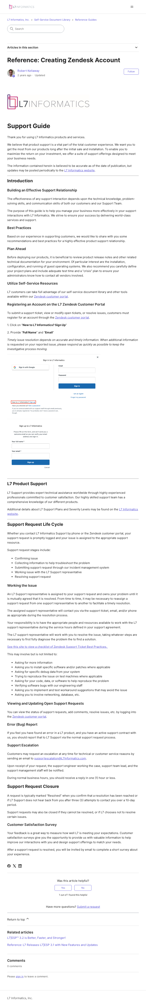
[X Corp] (14, 866)
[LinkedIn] (20, 866)
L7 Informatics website (79, 170)
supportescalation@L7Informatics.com (60, 758)
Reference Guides (86, 19)
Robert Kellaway (28, 71)
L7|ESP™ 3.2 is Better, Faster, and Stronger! (36, 938)
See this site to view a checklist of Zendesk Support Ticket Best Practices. (57, 647)
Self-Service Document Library (52, 19)
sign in (20, 976)
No (82, 887)
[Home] (21, 6)
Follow (131, 71)
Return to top (16, 919)
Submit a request (88, 906)
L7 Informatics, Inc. (18, 19)
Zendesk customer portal (51, 296)
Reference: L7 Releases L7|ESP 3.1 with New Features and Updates (52, 945)
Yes (63, 887)
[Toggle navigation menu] (132, 7)
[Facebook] (9, 866)
